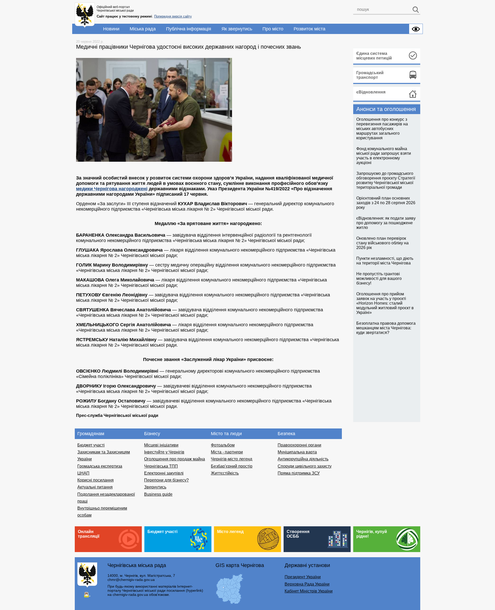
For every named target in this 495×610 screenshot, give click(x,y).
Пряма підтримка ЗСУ (299, 473)
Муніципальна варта (297, 452)
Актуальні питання (95, 487)
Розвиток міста (309, 28)
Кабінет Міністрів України (309, 591)
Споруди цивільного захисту (305, 466)
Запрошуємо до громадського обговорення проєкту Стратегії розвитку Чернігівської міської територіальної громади (385, 180)
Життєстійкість (225, 473)
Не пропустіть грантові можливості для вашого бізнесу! (379, 278)
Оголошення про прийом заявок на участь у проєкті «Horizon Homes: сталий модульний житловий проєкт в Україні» (385, 303)
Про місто (272, 28)
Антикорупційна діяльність (303, 459)
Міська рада (143, 28)
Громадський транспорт (370, 75)
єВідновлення (370, 92)
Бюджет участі (91, 445)
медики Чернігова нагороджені (111, 188)
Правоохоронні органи (299, 445)
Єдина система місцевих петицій (374, 55)
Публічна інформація (188, 28)
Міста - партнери (227, 452)
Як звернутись (236, 28)
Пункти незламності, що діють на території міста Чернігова (384, 260)
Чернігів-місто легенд (231, 459)
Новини (111, 28)
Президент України (303, 577)
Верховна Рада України (307, 584)
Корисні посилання (95, 480)
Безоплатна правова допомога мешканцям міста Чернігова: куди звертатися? (386, 328)
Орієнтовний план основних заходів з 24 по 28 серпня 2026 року (385, 203)
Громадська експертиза (99, 466)
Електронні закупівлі (164, 473)
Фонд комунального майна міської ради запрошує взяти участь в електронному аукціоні (383, 156)
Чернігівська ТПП (161, 466)
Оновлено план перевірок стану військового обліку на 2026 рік (382, 243)
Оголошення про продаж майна (174, 459)
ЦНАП (83, 473)
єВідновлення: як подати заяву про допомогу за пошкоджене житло (386, 223)
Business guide (158, 494)
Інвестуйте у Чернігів (164, 452)
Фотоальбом (223, 445)
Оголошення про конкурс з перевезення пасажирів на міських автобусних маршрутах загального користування (382, 128)
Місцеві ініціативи (161, 445)
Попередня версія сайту (173, 16)
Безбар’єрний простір (231, 466)
